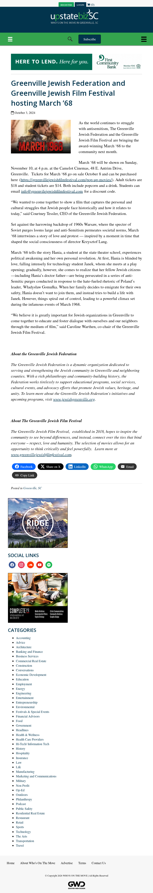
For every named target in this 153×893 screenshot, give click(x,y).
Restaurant (22, 818)
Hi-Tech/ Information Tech (32, 744)
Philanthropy (24, 799)
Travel (20, 845)
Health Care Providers (30, 739)
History (20, 748)
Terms (82, 863)
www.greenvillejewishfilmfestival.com (41, 454)
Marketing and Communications (36, 776)
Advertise (67, 863)
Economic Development (31, 674)
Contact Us (99, 863)
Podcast (21, 804)
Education (22, 679)
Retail (19, 822)
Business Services (27, 656)
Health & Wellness (27, 735)
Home (11, 863)
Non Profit (22, 785)
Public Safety (24, 808)
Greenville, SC (32, 488)
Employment (24, 684)
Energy (20, 688)
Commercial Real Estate (31, 661)
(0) (92, 4)
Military (21, 781)
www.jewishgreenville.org (74, 399)
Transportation (25, 841)
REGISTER (66, 4)
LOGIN (80, 4)
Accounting (23, 638)
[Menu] (10, 39)
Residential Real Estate (30, 813)
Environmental (25, 707)
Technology (23, 832)
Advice (20, 642)
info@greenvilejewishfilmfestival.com (52, 191)
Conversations (25, 670)
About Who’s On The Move (37, 863)
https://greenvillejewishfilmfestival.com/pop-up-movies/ (66, 179)
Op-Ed (20, 790)
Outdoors (22, 794)
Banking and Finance (29, 651)
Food (19, 721)
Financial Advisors (28, 716)
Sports (20, 827)
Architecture (23, 647)
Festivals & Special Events (32, 712)
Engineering (23, 693)
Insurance (22, 758)
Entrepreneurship (26, 702)
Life (18, 767)
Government (23, 725)
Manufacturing (25, 771)
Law (19, 762)
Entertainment (24, 698)
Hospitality (23, 753)
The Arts (21, 836)
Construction (24, 665)
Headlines (22, 730)
